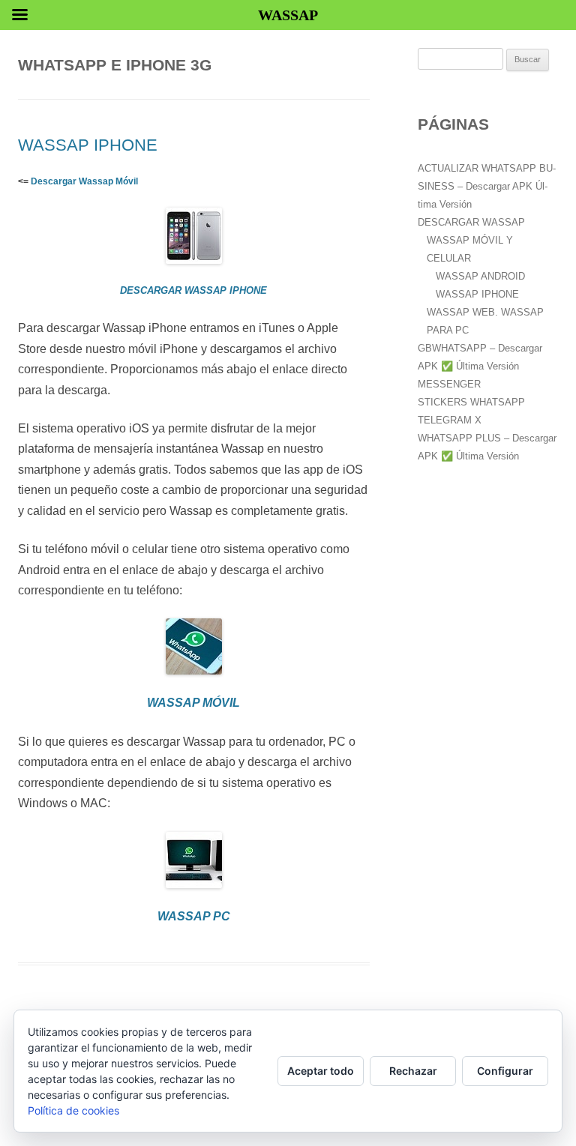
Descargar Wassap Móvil (84, 181)
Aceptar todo (320, 1070)
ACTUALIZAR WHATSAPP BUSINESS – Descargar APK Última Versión (487, 186)
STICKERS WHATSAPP (471, 402)
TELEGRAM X (450, 420)
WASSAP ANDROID (480, 276)
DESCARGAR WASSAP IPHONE (193, 290)
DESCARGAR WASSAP (471, 222)
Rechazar (413, 1070)
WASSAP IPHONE (88, 145)
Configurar (505, 1070)
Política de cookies (73, 1110)
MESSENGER (449, 384)
